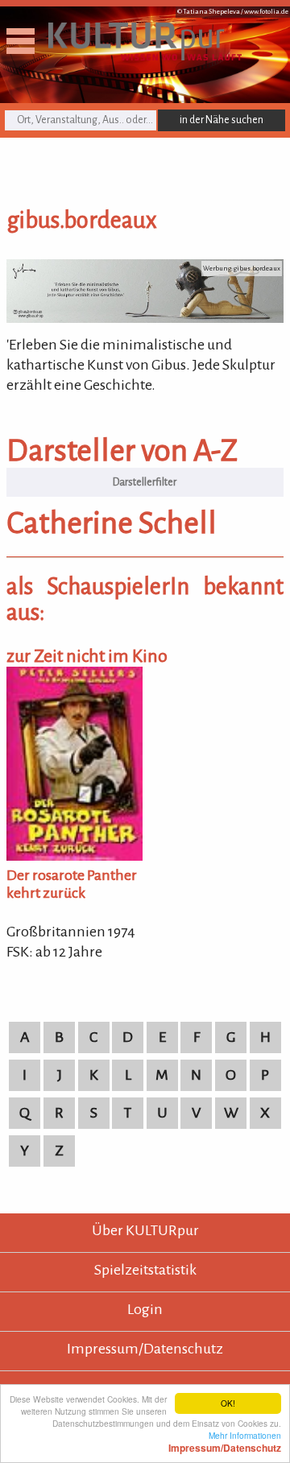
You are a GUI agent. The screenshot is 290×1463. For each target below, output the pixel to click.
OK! (228, 1403)
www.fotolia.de (266, 11)
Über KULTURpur (145, 1230)
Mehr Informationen (224, 1441)
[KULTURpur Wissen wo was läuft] (145, 56)
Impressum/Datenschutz (145, 1349)
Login (145, 1309)
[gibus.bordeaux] (145, 318)
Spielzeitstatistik (145, 1270)
